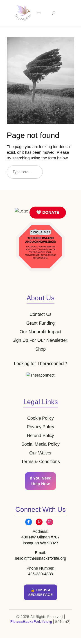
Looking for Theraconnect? (40, 363)
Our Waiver (40, 452)
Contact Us (40, 314)
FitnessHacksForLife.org (31, 622)
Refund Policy (40, 435)
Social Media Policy (40, 444)
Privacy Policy (40, 426)
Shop (40, 349)
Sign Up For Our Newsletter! (40, 340)
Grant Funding (40, 323)
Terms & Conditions (40, 461)
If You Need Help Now (41, 481)
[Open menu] (38, 13)
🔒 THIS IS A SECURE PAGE (40, 592)
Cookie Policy (40, 418)
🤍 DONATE (47, 212)
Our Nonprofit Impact (40, 331)
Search (60, 172)
